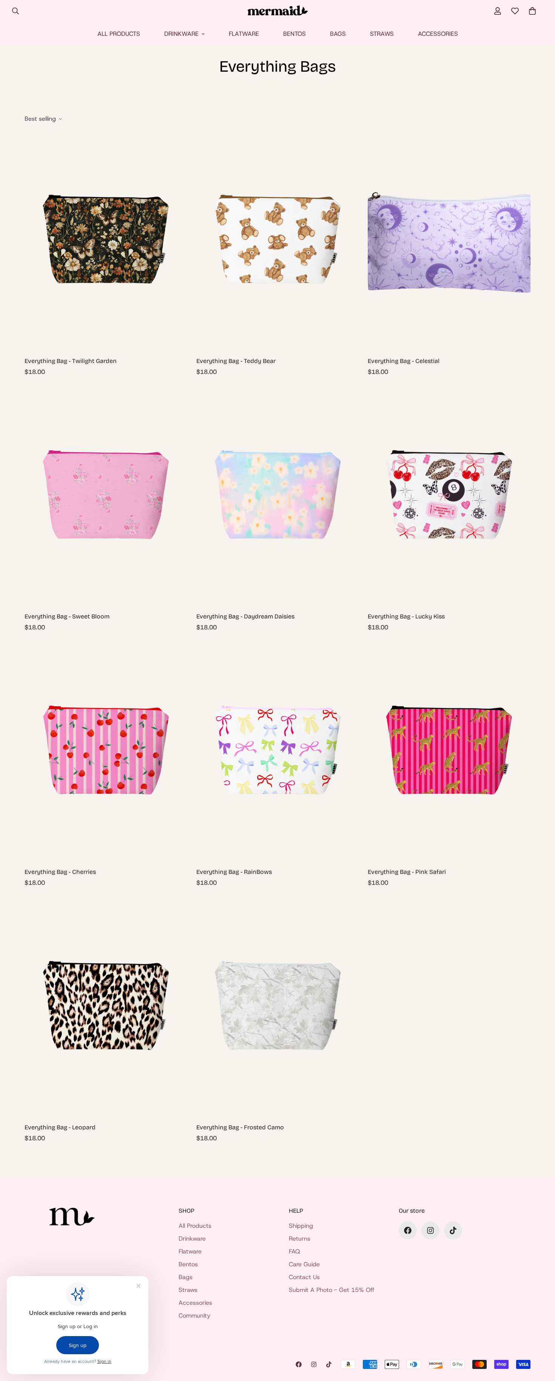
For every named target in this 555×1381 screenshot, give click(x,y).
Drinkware (181, 34)
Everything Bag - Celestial (403, 360)
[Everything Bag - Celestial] (449, 240)
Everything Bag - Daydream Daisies (245, 616)
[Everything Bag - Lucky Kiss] (449, 496)
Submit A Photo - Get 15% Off (331, 1290)
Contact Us (304, 1277)
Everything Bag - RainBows (234, 871)
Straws (382, 34)
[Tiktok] (453, 1230)
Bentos (294, 34)
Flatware (244, 34)
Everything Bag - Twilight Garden (71, 360)
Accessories (438, 34)
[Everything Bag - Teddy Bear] (277, 240)
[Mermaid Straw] (278, 11)
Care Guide (304, 1264)
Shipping (301, 1226)
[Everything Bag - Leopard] (106, 1007)
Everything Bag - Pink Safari (407, 871)
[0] (532, 11)
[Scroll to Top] (540, 1340)
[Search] (15, 11)
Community (194, 1315)
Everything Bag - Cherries (60, 871)
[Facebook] (408, 1230)
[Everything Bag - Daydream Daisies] (277, 496)
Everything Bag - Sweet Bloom (67, 616)
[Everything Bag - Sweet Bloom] (106, 496)
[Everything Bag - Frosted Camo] (277, 1007)
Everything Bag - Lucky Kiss (406, 616)
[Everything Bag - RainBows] (277, 751)
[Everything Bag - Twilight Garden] (106, 240)
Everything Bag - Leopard (60, 1127)
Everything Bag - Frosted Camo (240, 1127)
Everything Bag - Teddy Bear (236, 360)
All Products (118, 34)
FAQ (294, 1251)
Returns (299, 1239)
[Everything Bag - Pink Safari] (449, 751)
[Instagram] (430, 1230)
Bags (338, 34)
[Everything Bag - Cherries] (106, 751)
